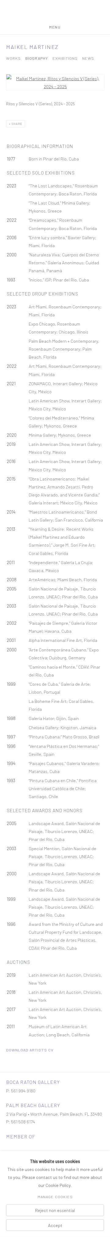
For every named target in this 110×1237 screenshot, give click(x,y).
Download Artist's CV (29, 1049)
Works (13, 58)
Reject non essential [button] (55, 1210)
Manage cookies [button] (55, 1196)
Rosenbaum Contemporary (55, 13)
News (88, 58)
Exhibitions (65, 58)
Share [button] (17, 124)
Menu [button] (55, 27)
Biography (36, 58)
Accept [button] (55, 1225)
